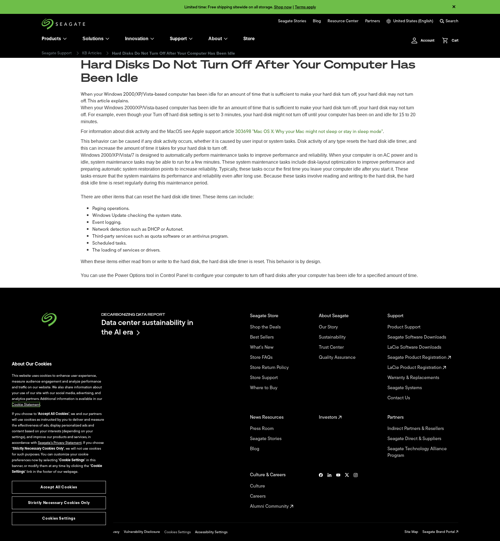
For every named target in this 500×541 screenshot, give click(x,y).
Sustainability (333, 337)
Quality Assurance (338, 357)
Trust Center (332, 347)
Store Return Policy (270, 367)
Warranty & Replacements (413, 377)
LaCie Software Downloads (414, 347)
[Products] (65, 39)
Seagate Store (265, 316)
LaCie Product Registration (415, 367)
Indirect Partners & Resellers (416, 428)
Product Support (404, 327)
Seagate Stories (292, 21)
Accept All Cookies (59, 487)
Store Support (264, 377)
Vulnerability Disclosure (142, 532)
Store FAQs (262, 357)
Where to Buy (264, 388)
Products (51, 39)
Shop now (283, 7)
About (215, 38)
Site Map (411, 532)
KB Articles (92, 53)
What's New (262, 347)
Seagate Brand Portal (439, 532)
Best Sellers (262, 337)
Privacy (114, 532)
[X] (347, 491)
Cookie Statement (26, 404)
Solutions (93, 38)
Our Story (329, 327)
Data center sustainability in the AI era (147, 327)
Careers (258, 496)
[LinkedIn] (330, 491)
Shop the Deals (266, 327)
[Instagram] (356, 491)
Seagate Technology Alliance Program (417, 452)
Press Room (262, 428)
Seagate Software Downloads (417, 337)
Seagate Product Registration (417, 357)
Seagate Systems (405, 388)
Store (249, 39)
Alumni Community (270, 506)
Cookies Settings (177, 532)
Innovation (136, 38)
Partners (372, 21)
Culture (258, 486)
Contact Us (399, 398)
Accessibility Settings (211, 532)
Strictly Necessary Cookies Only (59, 503)
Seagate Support (57, 53)
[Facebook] (321, 491)
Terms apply (305, 7)
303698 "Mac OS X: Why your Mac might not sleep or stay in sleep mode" (309, 131)
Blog (317, 21)
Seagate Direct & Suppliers (414, 438)
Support (178, 39)
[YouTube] (338, 491)
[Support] (190, 39)
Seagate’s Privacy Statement (60, 443)
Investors (328, 417)
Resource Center (343, 21)
